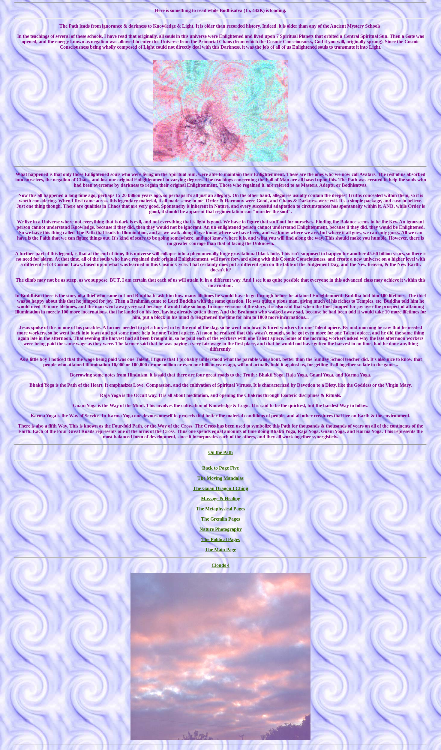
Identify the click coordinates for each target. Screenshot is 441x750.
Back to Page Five (220, 467)
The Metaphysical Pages (220, 508)
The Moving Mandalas (220, 478)
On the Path (220, 452)
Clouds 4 (221, 565)
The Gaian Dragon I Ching (220, 488)
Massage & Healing (220, 498)
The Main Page (220, 549)
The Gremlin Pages (220, 519)
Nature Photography (221, 529)
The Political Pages (220, 539)
